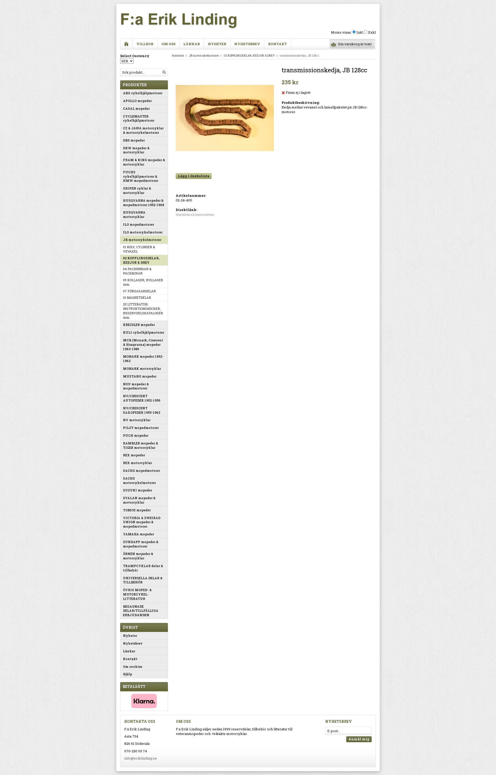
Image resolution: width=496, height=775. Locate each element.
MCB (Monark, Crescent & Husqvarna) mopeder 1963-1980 (143, 344)
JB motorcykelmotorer (142, 240)
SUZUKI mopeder (137, 490)
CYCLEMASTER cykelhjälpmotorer (138, 118)
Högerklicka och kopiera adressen (195, 214)
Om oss (168, 44)
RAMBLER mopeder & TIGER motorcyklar (140, 445)
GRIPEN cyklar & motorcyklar (137, 190)
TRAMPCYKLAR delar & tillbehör (143, 568)
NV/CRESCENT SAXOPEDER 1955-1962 (141, 410)
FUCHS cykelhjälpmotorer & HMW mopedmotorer (140, 176)
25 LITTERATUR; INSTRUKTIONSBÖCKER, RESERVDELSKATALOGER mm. (143, 310)
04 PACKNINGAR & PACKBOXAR (137, 271)
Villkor (144, 44)
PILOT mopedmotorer (141, 428)
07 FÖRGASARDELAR (139, 291)
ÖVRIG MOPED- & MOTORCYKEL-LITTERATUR (137, 594)
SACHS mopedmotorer (141, 470)
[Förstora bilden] (225, 117)
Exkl (372, 32)
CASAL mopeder (136, 108)
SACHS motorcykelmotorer (139, 480)
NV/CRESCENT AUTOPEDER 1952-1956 (141, 398)
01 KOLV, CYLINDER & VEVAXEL (139, 249)
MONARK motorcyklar (142, 368)
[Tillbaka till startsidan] (126, 44)
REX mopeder (134, 455)
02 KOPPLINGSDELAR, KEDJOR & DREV (141, 260)
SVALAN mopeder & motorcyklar (139, 500)
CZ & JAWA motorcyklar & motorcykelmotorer (143, 130)
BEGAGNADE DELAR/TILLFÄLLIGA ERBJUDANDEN (140, 610)
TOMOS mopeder (137, 510)
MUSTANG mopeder (139, 376)
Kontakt (277, 44)
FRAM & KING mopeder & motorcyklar (144, 162)
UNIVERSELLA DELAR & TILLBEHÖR (142, 580)
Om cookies (132, 666)
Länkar (191, 44)
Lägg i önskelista (193, 176)
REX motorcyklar (137, 463)
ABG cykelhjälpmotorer (142, 93)
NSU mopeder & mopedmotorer (136, 386)
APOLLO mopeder (137, 101)
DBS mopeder (134, 140)
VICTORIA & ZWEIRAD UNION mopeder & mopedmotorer (141, 522)
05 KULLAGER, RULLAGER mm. (143, 282)
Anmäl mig (358, 739)
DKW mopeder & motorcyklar (136, 150)
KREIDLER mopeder (139, 325)
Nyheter (217, 44)
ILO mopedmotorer (138, 224)
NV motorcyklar (136, 420)
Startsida (178, 55)
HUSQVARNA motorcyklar (134, 214)
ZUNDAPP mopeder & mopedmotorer (140, 544)
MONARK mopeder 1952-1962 (143, 358)
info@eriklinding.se (140, 758)
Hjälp (127, 674)
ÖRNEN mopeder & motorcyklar (138, 556)
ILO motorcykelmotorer (142, 232)
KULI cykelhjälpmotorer (143, 332)
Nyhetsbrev (247, 44)
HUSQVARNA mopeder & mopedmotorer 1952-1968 (143, 202)
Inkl (360, 32)
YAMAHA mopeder (138, 534)
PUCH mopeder (135, 435)
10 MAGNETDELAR (137, 297)
